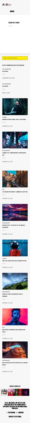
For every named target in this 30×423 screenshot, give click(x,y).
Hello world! (5, 71)
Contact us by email (15, 417)
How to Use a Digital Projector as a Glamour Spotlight (14, 261)
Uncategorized (6, 69)
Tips (3, 189)
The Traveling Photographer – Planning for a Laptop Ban (14, 192)
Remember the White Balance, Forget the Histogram (14, 119)
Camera (4, 117)
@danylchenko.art (15, 386)
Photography (6, 150)
